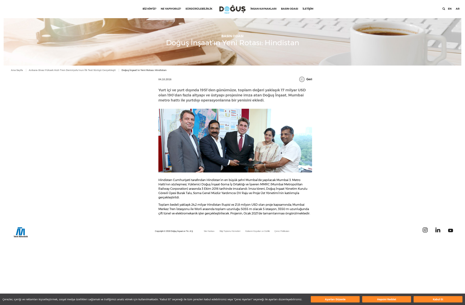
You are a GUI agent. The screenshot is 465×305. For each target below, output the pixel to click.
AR (458, 8)
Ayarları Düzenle (335, 299)
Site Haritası (209, 231)
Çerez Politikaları (281, 231)
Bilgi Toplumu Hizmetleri (230, 231)
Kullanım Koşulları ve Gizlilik (257, 231)
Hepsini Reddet (386, 299)
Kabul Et (438, 299)
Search (444, 8)
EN (450, 8)
